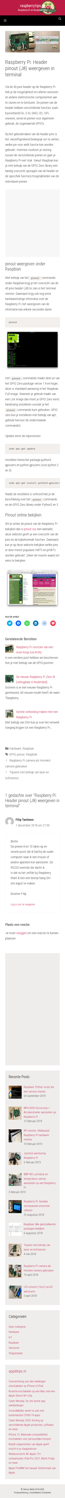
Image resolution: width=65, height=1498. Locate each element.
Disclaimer (46, 1492)
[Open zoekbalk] (60, 18)
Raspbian (28, 748)
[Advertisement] (32, 223)
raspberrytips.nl (32, 5)
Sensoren (14, 1347)
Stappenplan (16, 1353)
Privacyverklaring (21, 1492)
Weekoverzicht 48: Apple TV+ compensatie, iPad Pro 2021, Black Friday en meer (32, 1458)
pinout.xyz (30, 529)
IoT (10, 1337)
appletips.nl (17, 1371)
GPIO (12, 754)
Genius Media (29, 1489)
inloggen (21, 933)
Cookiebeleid (35, 1492)
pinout (21, 754)
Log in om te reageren (23, 904)
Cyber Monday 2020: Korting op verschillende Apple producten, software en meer (31, 1425)
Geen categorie (17, 1326)
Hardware (15, 748)
